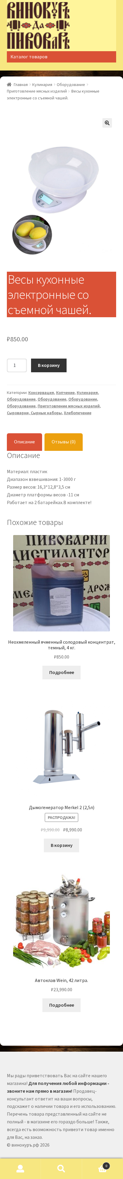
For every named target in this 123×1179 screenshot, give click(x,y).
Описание (24, 442)
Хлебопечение (77, 412)
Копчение (65, 392)
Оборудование (71, 84)
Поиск (61, 1169)
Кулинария (42, 84)
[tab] (24, 442)
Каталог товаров (28, 57)
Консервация (41, 392)
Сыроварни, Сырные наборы (34, 412)
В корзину (49, 365)
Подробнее (61, 672)
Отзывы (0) (64, 442)
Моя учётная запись (20, 1169)
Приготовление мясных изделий (37, 91)
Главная (21, 84)
